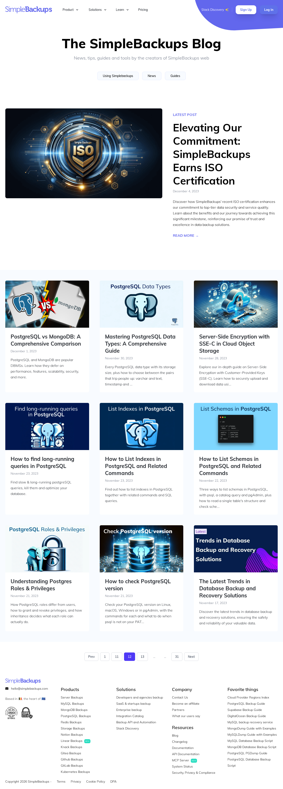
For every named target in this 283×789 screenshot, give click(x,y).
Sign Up (246, 10)
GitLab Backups (72, 766)
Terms (61, 781)
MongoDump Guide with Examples (252, 728)
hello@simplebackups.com (29, 689)
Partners (178, 710)
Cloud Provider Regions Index (248, 697)
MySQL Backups (72, 704)
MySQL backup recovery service (250, 722)
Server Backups (72, 697)
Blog (175, 735)
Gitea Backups (71, 753)
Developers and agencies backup (139, 697)
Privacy (76, 781)
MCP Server (184, 760)
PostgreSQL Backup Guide (246, 704)
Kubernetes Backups (75, 772)
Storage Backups (73, 728)
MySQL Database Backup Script (250, 741)
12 (129, 657)
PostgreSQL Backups (76, 716)
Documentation (183, 748)
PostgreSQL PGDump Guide (247, 753)
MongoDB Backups (74, 710)
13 (142, 657)
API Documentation (185, 754)
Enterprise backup (129, 710)
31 (177, 657)
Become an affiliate (185, 704)
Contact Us (180, 697)
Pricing (143, 10)
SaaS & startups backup (133, 704)
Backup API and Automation (136, 722)
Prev (91, 657)
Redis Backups (71, 722)
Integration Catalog (129, 716)
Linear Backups (75, 741)
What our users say (186, 716)
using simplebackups (118, 76)
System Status (182, 766)
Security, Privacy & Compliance (193, 773)
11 (117, 657)
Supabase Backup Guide (245, 710)
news (152, 76)
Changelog (179, 742)
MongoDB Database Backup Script (252, 747)
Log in (268, 10)
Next (191, 657)
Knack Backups (71, 747)
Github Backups (72, 759)
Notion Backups (72, 735)
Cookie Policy (95, 781)
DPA (113, 781)
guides (175, 76)
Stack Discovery (212, 10)
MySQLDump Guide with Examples (252, 735)
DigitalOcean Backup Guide (247, 716)
